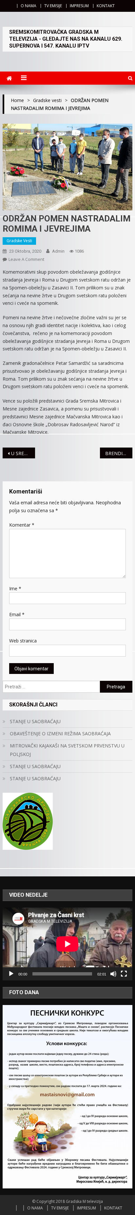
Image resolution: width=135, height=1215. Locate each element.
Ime (15, 588)
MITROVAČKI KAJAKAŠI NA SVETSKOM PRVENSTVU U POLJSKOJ (67, 750)
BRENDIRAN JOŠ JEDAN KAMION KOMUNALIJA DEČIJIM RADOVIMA (118, 453)
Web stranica (23, 641)
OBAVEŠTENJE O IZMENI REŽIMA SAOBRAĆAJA (60, 733)
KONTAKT (106, 6)
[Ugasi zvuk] (113, 974)
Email (17, 614)
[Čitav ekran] (124, 974)
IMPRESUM (79, 6)
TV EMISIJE (53, 6)
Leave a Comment (26, 259)
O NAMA (28, 6)
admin (58, 251)
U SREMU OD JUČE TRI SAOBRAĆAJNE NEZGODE (23, 453)
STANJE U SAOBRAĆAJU (35, 721)
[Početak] (11, 974)
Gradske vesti (19, 240)
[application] (67, 944)
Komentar (21, 525)
